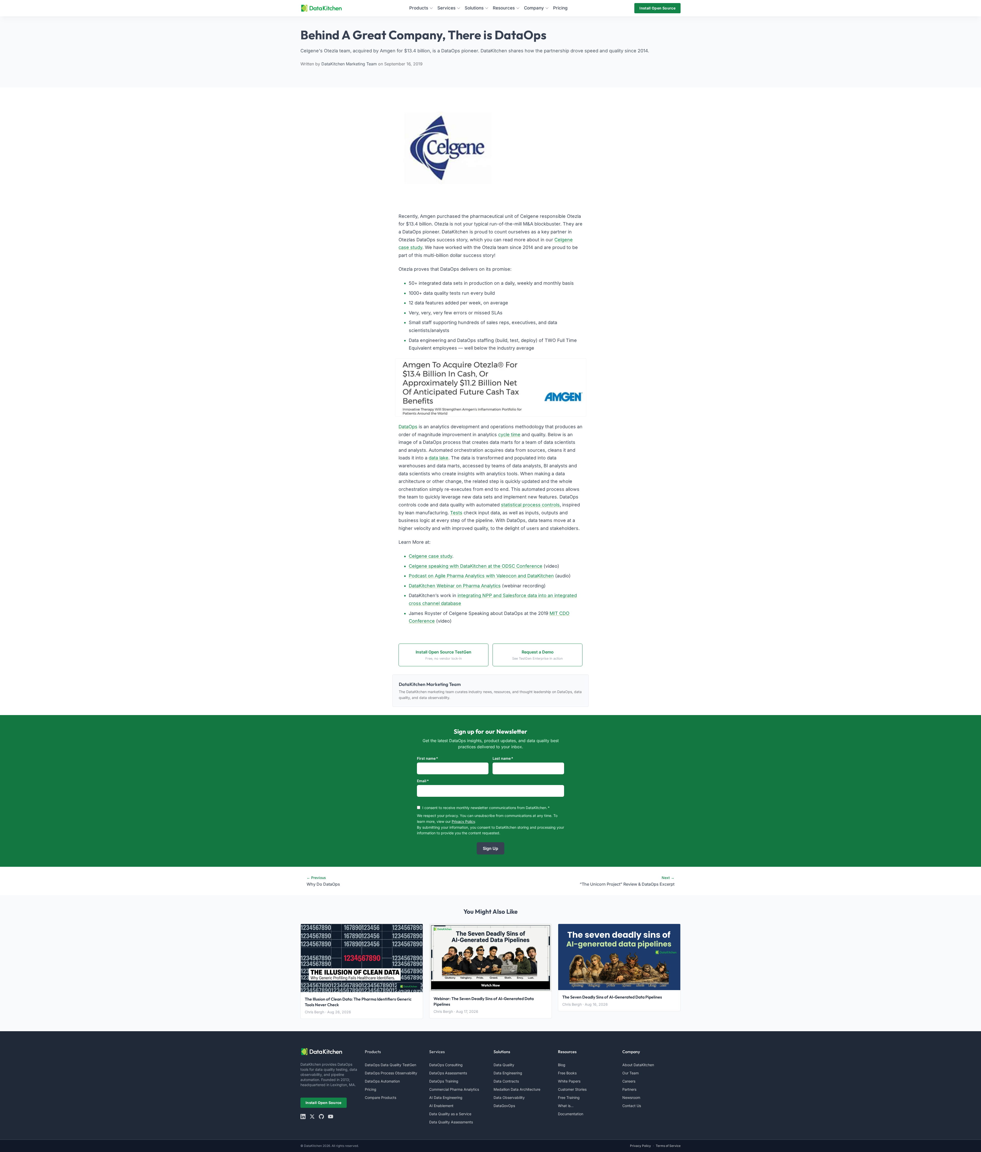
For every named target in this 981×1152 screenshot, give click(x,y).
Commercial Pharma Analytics (454, 1089)
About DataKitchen (638, 1065)
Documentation (570, 1114)
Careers (628, 1081)
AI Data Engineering (445, 1097)
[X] (312, 1116)
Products (373, 1051)
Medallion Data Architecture (517, 1089)
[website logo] (329, 1052)
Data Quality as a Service (450, 1114)
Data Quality (504, 1065)
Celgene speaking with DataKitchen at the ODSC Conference (475, 566)
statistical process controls (530, 504)
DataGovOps (504, 1105)
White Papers (569, 1081)
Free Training (569, 1097)
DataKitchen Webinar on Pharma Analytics (455, 585)
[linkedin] (303, 1116)
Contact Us (631, 1105)
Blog (561, 1065)
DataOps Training (443, 1081)
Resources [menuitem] (504, 7)
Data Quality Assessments (451, 1122)
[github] (321, 1116)
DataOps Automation (382, 1081)
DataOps (408, 426)
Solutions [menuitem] (474, 7)
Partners (629, 1089)
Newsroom (631, 1097)
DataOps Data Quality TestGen (390, 1065)
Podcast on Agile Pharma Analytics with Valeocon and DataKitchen (481, 575)
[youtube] (330, 1116)
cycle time (509, 434)
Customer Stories (572, 1089)
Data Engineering (508, 1073)
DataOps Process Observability (391, 1073)
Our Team (630, 1073)
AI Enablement (441, 1105)
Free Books (567, 1073)
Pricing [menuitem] (560, 7)
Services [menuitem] (446, 7)
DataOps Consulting (446, 1065)
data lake (438, 457)
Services (437, 1051)
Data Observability (509, 1097)
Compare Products (380, 1097)
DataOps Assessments (448, 1073)
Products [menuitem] (418, 7)
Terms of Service (668, 1146)
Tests (456, 512)
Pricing (370, 1089)
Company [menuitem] (534, 7)
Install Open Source (657, 8)
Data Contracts (506, 1081)
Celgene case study (430, 556)
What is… (566, 1105)
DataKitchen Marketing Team (349, 63)
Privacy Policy (463, 821)
